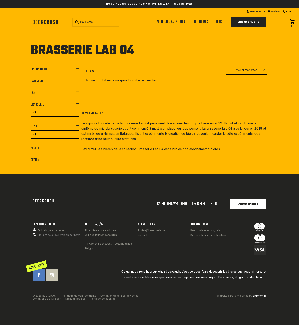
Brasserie (37, 105)
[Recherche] (76, 22)
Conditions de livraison (47, 298)
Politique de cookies (103, 298)
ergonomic (259, 295)
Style (34, 126)
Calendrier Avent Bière (171, 22)
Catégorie (37, 81)
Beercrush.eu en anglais (205, 230)
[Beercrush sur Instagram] (52, 275)
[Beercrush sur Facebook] (39, 275)
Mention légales (75, 298)
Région (35, 160)
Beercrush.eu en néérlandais (208, 235)
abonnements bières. (205, 149)
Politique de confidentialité (79, 295)
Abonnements (248, 22)
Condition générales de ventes (119, 295)
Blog (218, 22)
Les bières (201, 22)
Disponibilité (39, 69)
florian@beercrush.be (151, 230)
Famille (35, 93)
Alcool (35, 148)
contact (142, 235)
